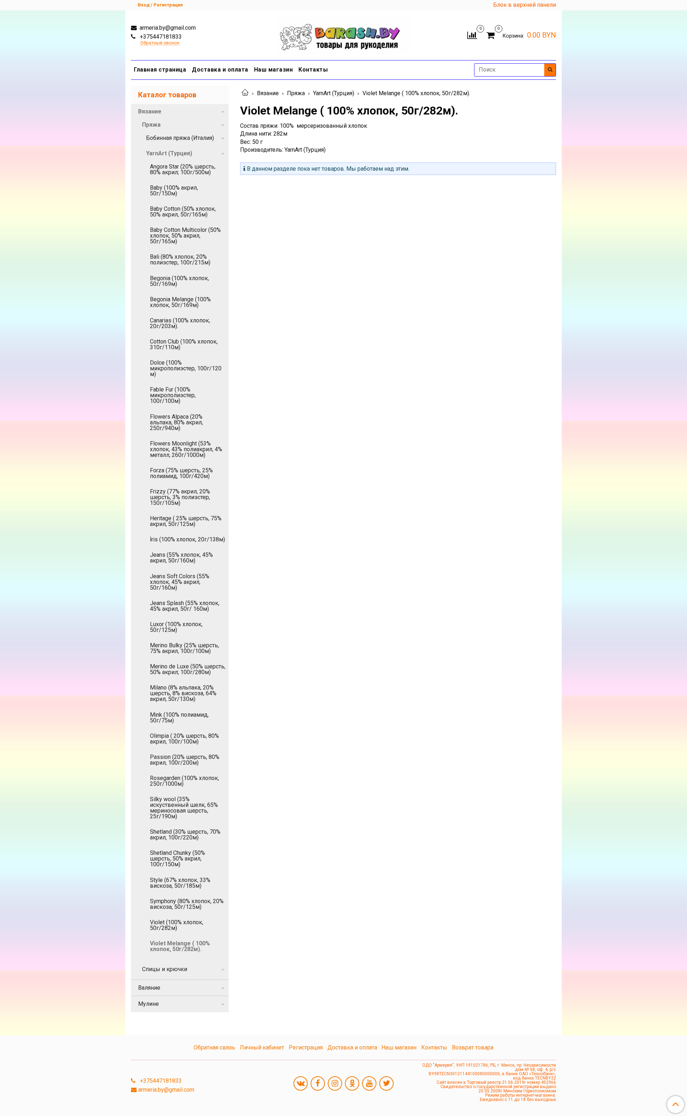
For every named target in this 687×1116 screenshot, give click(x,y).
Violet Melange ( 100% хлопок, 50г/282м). (180, 946)
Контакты (313, 69)
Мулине (148, 1003)
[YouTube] (369, 1083)
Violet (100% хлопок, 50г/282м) (176, 925)
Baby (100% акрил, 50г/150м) (174, 190)
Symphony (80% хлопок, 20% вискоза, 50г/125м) (187, 904)
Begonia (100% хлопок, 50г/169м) (179, 281)
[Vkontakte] (300, 1083)
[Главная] (245, 93)
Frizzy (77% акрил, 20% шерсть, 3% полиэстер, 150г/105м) (180, 497)
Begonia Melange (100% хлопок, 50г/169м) (180, 302)
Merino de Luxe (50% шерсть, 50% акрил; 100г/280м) (187, 669)
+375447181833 (160, 36)
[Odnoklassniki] (352, 1083)
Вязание (268, 93)
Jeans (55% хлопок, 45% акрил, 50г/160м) (181, 557)
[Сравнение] (472, 34)
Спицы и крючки (164, 969)
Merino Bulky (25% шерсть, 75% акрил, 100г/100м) (184, 648)
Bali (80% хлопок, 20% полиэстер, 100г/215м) (180, 259)
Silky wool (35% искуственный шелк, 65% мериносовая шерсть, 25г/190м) (184, 808)
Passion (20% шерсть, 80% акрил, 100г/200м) (184, 760)
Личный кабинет (262, 1047)
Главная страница (160, 69)
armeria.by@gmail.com (167, 27)
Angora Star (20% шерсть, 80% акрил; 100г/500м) (182, 169)
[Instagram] (335, 1083)
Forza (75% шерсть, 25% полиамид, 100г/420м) (181, 473)
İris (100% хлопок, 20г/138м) (187, 539)
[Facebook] (318, 1083)
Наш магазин (273, 69)
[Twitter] (386, 1083)
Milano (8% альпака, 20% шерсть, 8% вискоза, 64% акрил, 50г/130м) (183, 693)
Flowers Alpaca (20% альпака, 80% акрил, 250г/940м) (176, 422)
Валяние (149, 987)
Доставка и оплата (220, 69)
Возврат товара (472, 1047)
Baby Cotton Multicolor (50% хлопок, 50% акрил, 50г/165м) (185, 235)
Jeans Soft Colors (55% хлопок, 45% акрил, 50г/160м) (179, 582)
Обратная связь (214, 1047)
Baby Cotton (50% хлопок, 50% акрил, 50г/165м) (183, 211)
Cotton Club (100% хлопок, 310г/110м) (184, 344)
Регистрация (306, 1047)
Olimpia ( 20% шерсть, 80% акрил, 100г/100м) (184, 738)
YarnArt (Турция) (333, 93)
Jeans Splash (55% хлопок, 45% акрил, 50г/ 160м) (184, 606)
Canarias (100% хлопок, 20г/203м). (180, 323)
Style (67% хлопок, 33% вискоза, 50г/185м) (180, 883)
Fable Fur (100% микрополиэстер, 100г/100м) (173, 395)
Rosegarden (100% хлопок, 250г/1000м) (184, 781)
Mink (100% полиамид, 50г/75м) (179, 717)
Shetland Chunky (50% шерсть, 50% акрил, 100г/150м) (177, 858)
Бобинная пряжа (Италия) (180, 138)
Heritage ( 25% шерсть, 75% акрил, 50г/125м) (185, 521)
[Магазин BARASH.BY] (344, 33)
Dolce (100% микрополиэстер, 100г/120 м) (185, 368)
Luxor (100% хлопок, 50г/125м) (176, 627)
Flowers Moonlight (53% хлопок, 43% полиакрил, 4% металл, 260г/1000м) (186, 449)
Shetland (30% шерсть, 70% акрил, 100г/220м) (185, 834)
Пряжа (296, 93)
